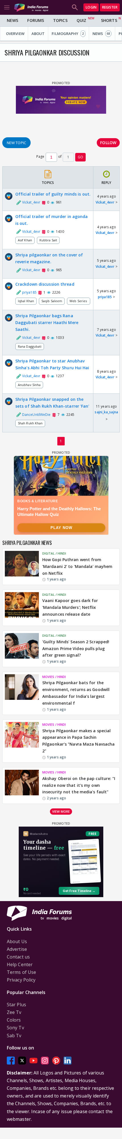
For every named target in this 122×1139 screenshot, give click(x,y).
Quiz (81, 20)
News (12, 20)
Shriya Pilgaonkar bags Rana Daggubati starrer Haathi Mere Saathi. (46, 322)
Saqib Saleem (51, 301)
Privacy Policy (21, 980)
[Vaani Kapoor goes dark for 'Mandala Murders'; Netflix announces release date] (22, 607)
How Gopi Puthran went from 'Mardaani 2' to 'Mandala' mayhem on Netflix (77, 566)
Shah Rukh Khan (30, 423)
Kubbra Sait (48, 240)
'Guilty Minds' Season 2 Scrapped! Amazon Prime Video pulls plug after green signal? (75, 648)
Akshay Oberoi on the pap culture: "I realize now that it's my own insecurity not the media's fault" (78, 785)
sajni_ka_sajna (106, 412)
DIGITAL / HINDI (54, 553)
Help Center (20, 964)
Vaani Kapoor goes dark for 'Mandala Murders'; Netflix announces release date (70, 607)
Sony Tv (15, 1027)
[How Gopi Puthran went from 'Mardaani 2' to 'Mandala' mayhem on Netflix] (22, 566)
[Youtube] (33, 1060)
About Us (17, 941)
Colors (14, 1020)
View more (61, 811)
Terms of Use (21, 972)
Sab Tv (14, 1035)
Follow (108, 142)
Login (91, 7)
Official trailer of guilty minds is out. (53, 194)
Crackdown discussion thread (44, 284)
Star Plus (16, 1004)
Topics (60, 20)
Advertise (17, 949)
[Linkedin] (67, 1060)
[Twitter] (22, 1060)
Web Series (79, 301)
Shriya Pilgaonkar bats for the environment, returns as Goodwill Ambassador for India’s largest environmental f (76, 693)
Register (109, 7)
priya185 (105, 296)
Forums (35, 20)
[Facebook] (11, 1060)
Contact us (18, 957)
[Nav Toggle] (7, 7)
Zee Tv (14, 1012)
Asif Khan (25, 240)
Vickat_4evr (105, 202)
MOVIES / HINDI (54, 677)
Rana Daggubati (29, 346)
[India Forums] (31, 7)
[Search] (75, 7)
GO (80, 157)
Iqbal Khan (26, 301)
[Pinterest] (56, 1060)
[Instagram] (45, 1060)
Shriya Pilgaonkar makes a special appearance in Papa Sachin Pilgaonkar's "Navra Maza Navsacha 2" (78, 741)
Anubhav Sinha (29, 385)
